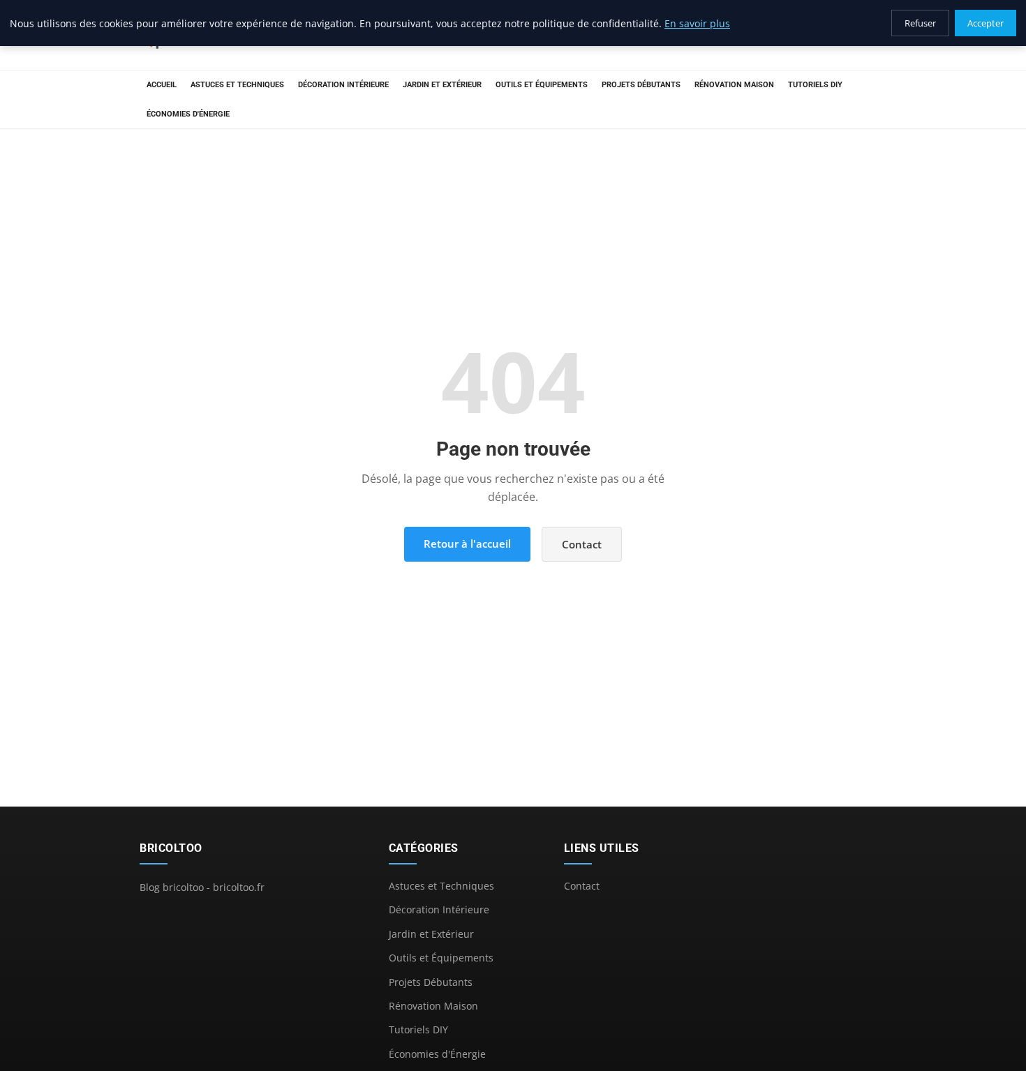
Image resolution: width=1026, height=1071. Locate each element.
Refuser (920, 23)
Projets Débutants (641, 84)
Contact (582, 544)
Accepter (985, 23)
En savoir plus (697, 23)
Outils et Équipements (542, 84)
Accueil (162, 84)
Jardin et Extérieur (442, 84)
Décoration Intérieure (343, 84)
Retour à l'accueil (467, 544)
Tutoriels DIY (815, 84)
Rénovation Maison (734, 84)
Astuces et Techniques (237, 84)
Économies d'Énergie (188, 114)
